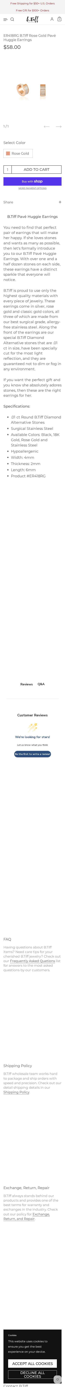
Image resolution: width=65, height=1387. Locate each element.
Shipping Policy (16, 1092)
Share (8, 202)
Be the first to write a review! (32, 754)
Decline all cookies (32, 1374)
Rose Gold (20, 153)
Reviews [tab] (26, 684)
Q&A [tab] (41, 684)
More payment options (32, 188)
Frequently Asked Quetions (32, 961)
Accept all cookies (32, 1363)
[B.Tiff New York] (33, 19)
